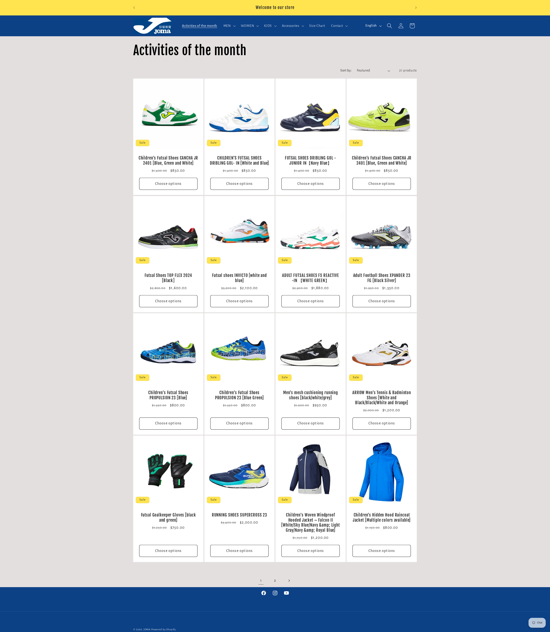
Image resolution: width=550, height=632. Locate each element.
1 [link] (261, 581)
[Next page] (289, 580)
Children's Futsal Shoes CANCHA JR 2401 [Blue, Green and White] (168, 161)
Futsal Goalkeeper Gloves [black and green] (168, 518)
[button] (229, 25)
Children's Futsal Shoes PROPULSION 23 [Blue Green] (239, 395)
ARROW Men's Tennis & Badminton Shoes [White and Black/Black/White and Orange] (381, 398)
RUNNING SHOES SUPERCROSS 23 (239, 515)
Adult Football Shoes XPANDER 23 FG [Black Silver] (381, 278)
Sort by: (346, 70)
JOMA (147, 629)
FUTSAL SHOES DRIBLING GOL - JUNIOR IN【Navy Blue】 (310, 161)
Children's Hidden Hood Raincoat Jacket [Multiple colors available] (382, 518)
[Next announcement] (416, 8)
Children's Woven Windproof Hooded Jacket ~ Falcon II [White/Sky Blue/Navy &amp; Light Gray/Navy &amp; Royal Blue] (310, 523)
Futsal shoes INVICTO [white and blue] (239, 278)
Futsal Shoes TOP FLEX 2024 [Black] (168, 278)
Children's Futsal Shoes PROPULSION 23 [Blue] (168, 395)
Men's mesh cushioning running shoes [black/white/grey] (310, 395)
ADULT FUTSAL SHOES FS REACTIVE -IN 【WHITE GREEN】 (310, 278)
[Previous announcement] (134, 8)
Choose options (168, 184)
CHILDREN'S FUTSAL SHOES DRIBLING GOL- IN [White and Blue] (239, 161)
